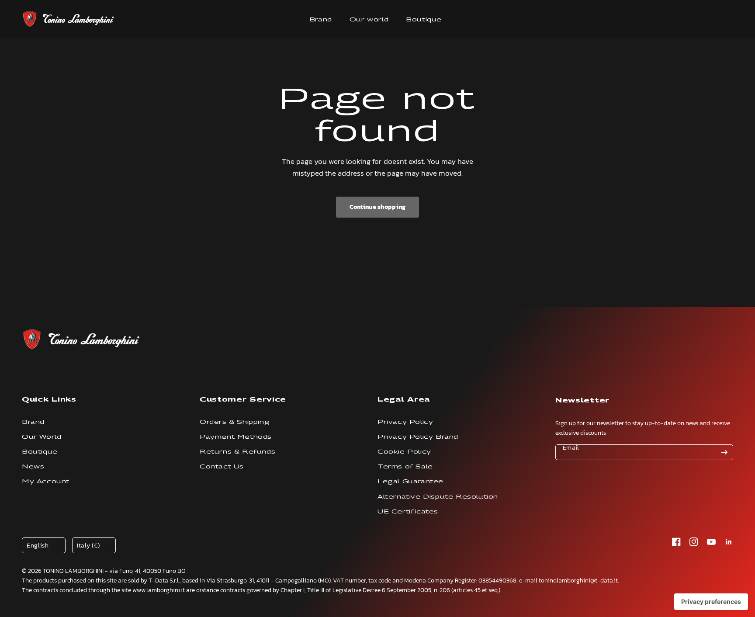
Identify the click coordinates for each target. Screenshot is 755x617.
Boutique (424, 19)
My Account (45, 481)
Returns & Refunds (237, 451)
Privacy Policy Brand (418, 436)
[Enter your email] (724, 452)
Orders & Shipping (235, 422)
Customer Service (243, 399)
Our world (369, 19)
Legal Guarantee (410, 481)
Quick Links (49, 399)
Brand (320, 19)
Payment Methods (236, 436)
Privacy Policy (405, 422)
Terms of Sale (405, 466)
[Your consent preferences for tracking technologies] (711, 601)
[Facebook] (676, 541)
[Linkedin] (728, 541)
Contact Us (222, 466)
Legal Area (404, 399)
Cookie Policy (404, 451)
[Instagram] (693, 541)
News (33, 466)
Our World (41, 436)
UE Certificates (408, 511)
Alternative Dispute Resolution (438, 496)
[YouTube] (711, 541)
